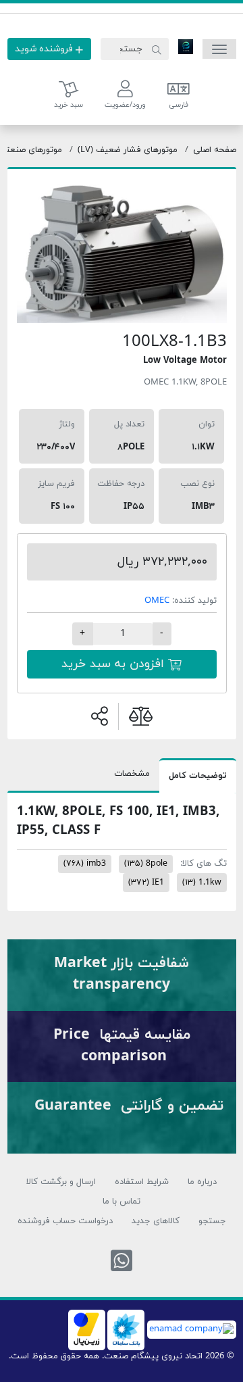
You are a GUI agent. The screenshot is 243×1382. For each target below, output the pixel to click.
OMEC (156, 601)
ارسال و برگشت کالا (61, 1182)
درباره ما (202, 1182)
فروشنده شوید (45, 49)
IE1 (146, 883)
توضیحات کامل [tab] (198, 776)
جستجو (212, 1221)
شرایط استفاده (142, 1182)
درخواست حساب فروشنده (65, 1221)
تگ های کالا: (203, 864)
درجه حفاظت (120, 484)
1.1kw (201, 883)
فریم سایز (56, 484)
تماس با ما (121, 1201)
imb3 (84, 864)
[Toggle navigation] (219, 49)
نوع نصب (197, 484)
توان (206, 424)
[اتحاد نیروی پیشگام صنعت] (185, 46)
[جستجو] (156, 49)
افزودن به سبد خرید (114, 664)
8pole (145, 864)
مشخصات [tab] (132, 774)
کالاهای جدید (156, 1221)
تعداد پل (129, 424)
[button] (125, 95)
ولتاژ (67, 424)
